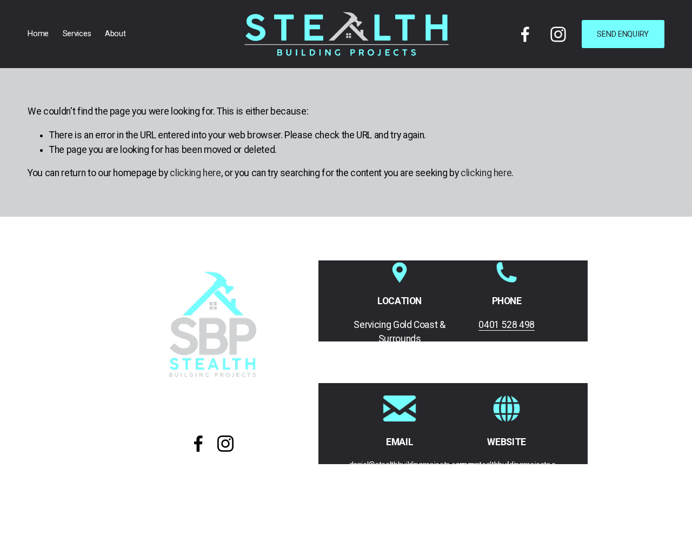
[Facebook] (525, 34)
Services (77, 33)
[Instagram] (558, 34)
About (115, 33)
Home (38, 33)
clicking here (195, 173)
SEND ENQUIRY (623, 34)
